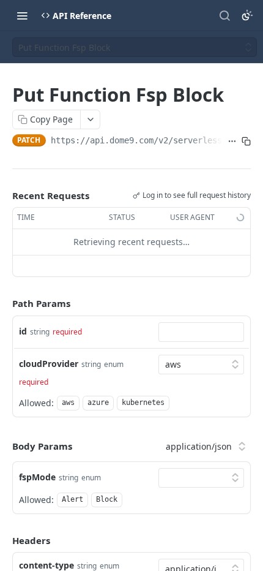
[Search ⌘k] (224, 15)
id (23, 331)
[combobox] (201, 332)
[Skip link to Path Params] (3, 303)
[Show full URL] (232, 141)
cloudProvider (48, 363)
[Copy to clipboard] (246, 141)
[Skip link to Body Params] (3, 446)
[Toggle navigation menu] (22, 15)
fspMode (37, 477)
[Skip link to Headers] (3, 540)
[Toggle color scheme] (247, 15)
